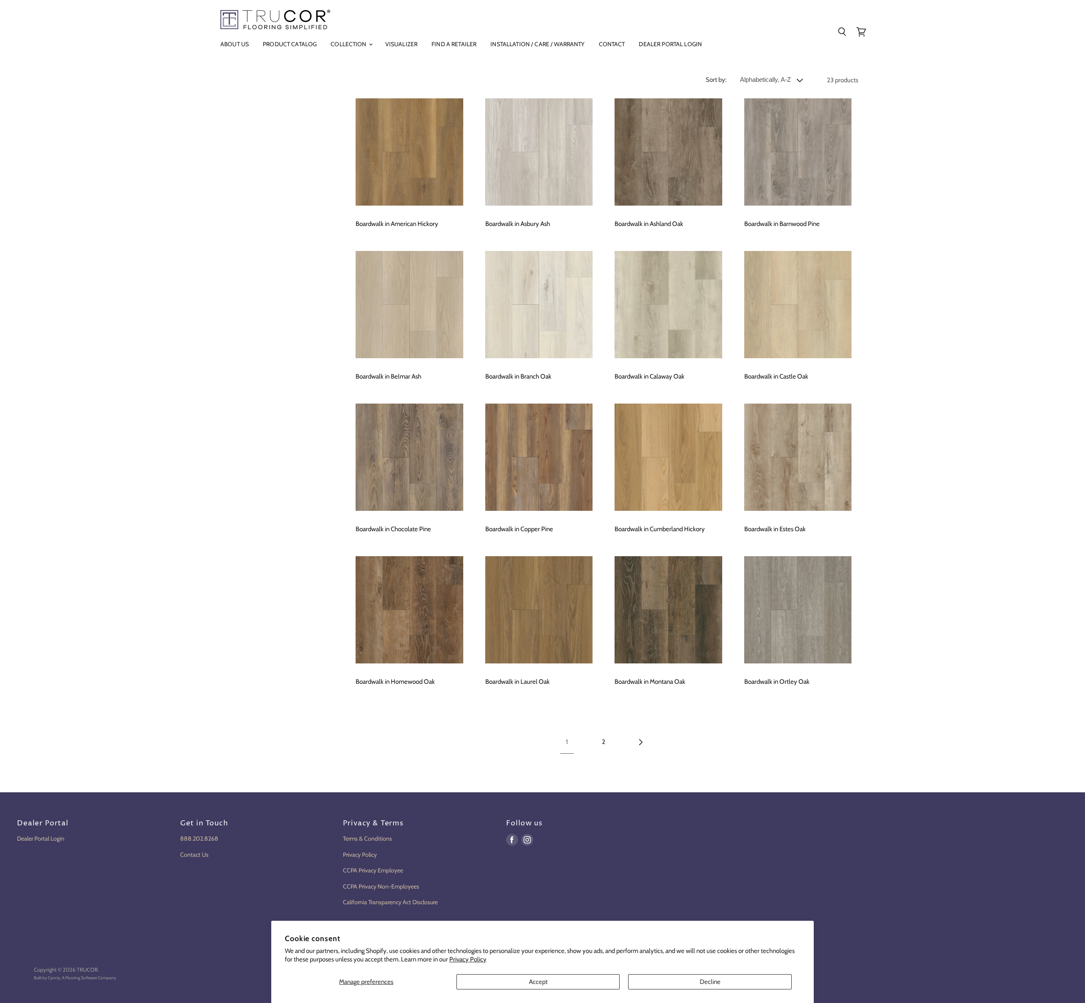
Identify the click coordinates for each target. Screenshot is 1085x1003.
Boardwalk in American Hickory (397, 224)
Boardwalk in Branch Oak (518, 376)
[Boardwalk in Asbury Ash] (539, 152)
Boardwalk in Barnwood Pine (782, 224)
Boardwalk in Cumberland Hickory (660, 529)
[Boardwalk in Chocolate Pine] (409, 457)
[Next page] (640, 742)
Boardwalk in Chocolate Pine (393, 529)
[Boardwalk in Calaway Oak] (668, 304)
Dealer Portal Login (40, 838)
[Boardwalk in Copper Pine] (539, 457)
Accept (538, 982)
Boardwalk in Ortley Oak (777, 681)
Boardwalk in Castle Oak (776, 376)
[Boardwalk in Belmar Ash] (409, 304)
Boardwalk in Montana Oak (650, 681)
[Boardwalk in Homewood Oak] (409, 610)
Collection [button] (349, 44)
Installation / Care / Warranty (537, 44)
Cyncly (54, 978)
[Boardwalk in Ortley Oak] (798, 610)
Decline (710, 982)
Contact (612, 44)
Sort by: (716, 80)
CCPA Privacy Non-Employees (381, 886)
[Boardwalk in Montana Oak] (668, 610)
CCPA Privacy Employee (373, 870)
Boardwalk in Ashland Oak (649, 224)
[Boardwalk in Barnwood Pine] (798, 152)
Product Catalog (290, 44)
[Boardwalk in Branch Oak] (539, 304)
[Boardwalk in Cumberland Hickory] (668, 457)
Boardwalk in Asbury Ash (517, 224)
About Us (234, 44)
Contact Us (194, 854)
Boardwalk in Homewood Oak (395, 681)
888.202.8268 (199, 838)
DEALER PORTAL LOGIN (670, 44)
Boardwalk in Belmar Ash (388, 376)
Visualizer (401, 44)
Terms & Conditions (367, 838)
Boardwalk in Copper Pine (519, 529)
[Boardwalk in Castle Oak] (798, 304)
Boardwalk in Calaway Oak (649, 376)
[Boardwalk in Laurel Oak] (539, 610)
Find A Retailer (453, 44)
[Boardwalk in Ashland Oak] (668, 152)
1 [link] (567, 742)
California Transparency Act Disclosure (390, 902)
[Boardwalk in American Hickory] (409, 152)
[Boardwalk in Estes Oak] (798, 457)
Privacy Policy (468, 959)
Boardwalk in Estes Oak (775, 529)
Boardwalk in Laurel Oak (517, 681)
